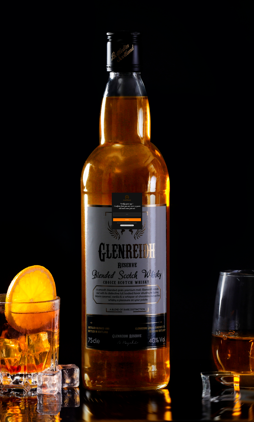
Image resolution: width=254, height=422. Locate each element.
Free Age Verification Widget (127, 225)
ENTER (127, 219)
